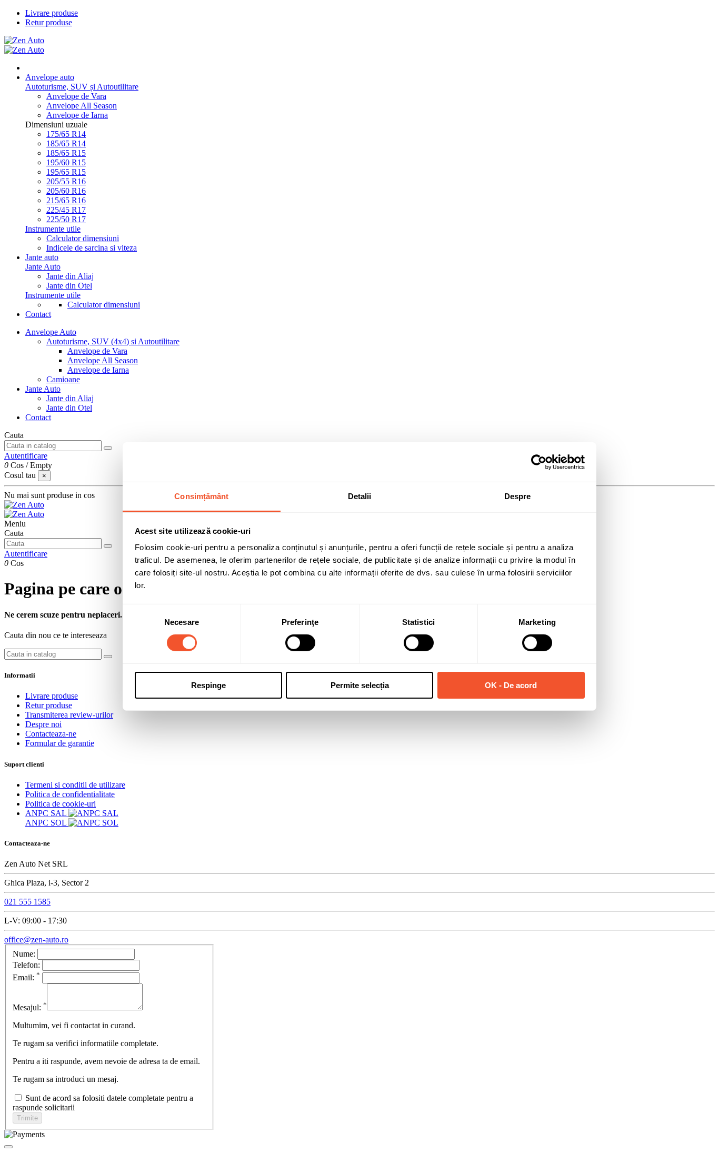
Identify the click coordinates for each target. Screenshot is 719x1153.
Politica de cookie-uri (60, 803)
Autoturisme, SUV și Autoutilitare (81, 86)
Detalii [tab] (360, 496)
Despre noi (43, 724)
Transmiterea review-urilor (69, 714)
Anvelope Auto (50, 331)
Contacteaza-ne (50, 733)
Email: (26, 977)
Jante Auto (43, 266)
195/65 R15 (66, 171)
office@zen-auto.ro (36, 939)
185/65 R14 (66, 143)
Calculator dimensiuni (82, 238)
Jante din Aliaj (70, 276)
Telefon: (27, 964)
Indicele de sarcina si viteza (91, 247)
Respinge (208, 685)
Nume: (24, 953)
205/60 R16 (66, 190)
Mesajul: (30, 1007)
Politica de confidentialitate (70, 794)
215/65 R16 (66, 200)
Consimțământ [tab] (201, 496)
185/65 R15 (66, 152)
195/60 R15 (66, 162)
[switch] (300, 642)
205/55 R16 (66, 181)
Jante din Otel (69, 285)
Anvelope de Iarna (77, 115)
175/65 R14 (66, 134)
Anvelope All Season (81, 105)
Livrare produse (51, 12)
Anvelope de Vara (76, 96)
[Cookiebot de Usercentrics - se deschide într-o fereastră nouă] (539, 462)
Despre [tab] (517, 496)
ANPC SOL (46, 822)
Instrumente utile (53, 228)
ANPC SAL (46, 813)
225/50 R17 (66, 219)
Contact (38, 417)
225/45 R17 (66, 209)
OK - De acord (511, 685)
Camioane (63, 379)
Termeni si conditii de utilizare (75, 784)
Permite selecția (360, 685)
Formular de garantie (59, 743)
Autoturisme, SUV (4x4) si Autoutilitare (112, 341)
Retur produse (48, 22)
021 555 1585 (27, 901)
